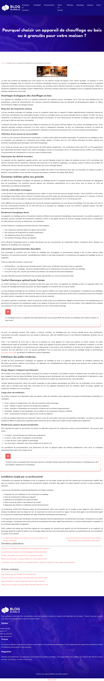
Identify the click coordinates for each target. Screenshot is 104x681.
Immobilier (37, 5)
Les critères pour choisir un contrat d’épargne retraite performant (24, 552)
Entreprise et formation (25, 7)
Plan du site (52, 680)
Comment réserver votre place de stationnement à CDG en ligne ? (24, 578)
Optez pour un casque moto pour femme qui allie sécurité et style (24, 585)
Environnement (49, 5)
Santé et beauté (60, 7)
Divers (98, 5)
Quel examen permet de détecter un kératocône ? (19, 574)
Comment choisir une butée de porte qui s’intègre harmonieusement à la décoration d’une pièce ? (83, 539)
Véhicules (70, 5)
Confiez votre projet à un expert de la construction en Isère (22, 555)
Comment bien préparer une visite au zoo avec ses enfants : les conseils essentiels (25, 539)
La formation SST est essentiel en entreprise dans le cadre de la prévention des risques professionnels (38, 562)
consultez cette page (9, 352)
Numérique (80, 5)
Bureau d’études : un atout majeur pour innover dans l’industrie (23, 581)
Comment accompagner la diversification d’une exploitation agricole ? (25, 548)
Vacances (90, 5)
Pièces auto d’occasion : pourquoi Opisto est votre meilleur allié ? (24, 559)
